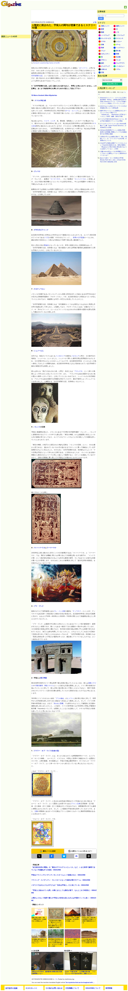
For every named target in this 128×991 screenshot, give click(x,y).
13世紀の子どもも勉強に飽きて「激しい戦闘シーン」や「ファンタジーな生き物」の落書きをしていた (113, 138)
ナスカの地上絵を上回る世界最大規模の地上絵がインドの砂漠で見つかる (89, 941)
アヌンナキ (78, 371)
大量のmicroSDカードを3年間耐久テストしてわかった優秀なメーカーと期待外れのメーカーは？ (113, 153)
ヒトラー (70, 698)
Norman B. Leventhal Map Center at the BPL (46, 63)
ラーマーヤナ (55, 179)
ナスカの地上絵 (40, 100)
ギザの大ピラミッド (41, 230)
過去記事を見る (112, 84)
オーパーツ (83, 68)
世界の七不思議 (78, 237)
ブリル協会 (60, 698)
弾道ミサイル (49, 686)
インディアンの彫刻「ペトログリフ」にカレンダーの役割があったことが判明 (72, 942)
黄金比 (46, 245)
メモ (94, 22)
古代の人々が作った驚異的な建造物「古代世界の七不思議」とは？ (72, 919)
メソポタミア (60, 356)
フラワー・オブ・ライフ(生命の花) (46, 751)
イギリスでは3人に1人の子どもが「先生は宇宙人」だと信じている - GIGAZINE (60, 885)
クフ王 (46, 237)
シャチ (52, 121)
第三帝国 (43, 678)
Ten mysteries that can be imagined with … (79, 982)
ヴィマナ (37, 171)
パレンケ (37, 427)
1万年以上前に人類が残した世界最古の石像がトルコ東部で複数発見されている (89, 920)
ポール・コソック (71, 111)
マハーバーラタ (80, 179)
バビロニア (75, 356)
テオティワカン (39, 289)
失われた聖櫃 (58, 703)
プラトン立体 (75, 804)
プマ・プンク (39, 606)
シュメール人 (39, 351)
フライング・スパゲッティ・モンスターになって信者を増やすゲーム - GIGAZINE (60, 880)
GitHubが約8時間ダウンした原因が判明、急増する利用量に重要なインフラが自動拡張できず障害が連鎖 (113, 132)
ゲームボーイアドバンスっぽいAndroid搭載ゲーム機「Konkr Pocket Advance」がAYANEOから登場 (113, 125)
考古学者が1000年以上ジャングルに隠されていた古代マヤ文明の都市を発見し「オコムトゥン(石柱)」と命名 (55, 943)
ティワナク (77, 611)
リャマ (46, 121)
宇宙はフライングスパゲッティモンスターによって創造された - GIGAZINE (58, 875)
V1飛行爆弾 (38, 686)
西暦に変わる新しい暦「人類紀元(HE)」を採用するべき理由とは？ (39, 919)
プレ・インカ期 (59, 611)
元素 (36, 811)
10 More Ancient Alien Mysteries (44, 95)
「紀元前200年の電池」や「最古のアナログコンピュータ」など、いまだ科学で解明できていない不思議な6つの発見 (55, 924)
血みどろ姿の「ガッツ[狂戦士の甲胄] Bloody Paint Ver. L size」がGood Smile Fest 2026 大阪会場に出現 (113, 160)
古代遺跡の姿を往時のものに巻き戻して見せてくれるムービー (39, 941)
